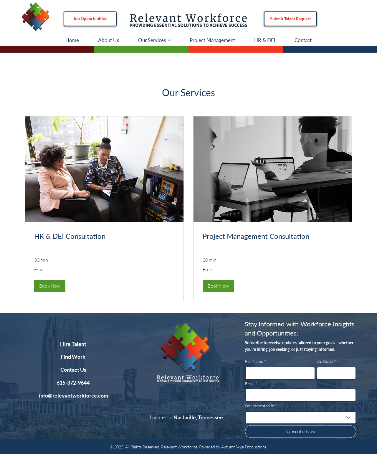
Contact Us (73, 369)
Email (251, 383)
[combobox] (300, 417)
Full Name (255, 361)
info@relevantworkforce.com (73, 395)
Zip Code (326, 361)
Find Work (73, 356)
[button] (49, 286)
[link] (104, 236)
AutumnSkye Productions (243, 446)
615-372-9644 (73, 382)
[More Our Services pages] (169, 40)
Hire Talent (73, 343)
